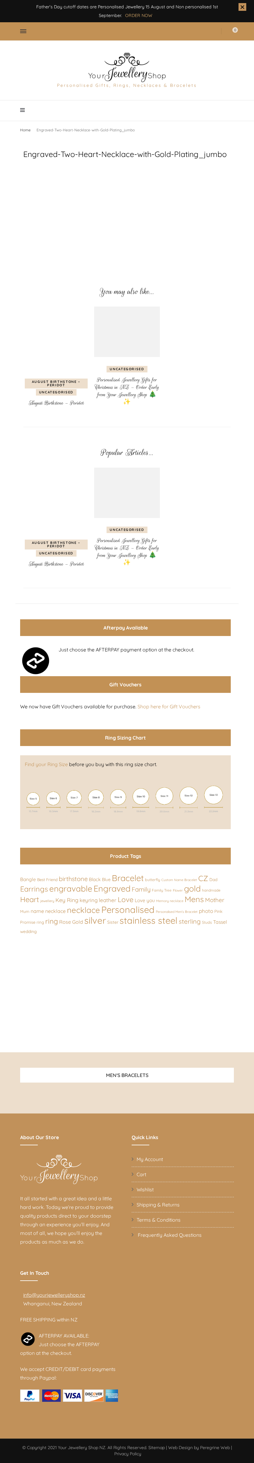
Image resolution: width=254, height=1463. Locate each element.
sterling (190, 921)
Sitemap (156, 1447)
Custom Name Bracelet (179, 880)
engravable (70, 889)
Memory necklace (169, 901)
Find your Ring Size (46, 764)
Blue (106, 879)
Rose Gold (71, 922)
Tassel (220, 922)
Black (95, 879)
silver (95, 920)
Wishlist (145, 1189)
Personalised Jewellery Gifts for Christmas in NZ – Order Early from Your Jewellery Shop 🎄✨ (127, 391)
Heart (29, 899)
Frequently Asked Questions (169, 1235)
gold (192, 888)
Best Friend (47, 879)
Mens (194, 899)
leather (107, 900)
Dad (213, 879)
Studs (207, 922)
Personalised (128, 909)
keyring (89, 900)
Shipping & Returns (158, 1205)
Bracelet (128, 878)
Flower (178, 890)
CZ (203, 878)
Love (126, 899)
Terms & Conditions (159, 1220)
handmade (211, 890)
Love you (145, 900)
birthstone (73, 879)
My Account (150, 1159)
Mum (24, 911)
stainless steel (148, 920)
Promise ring (32, 922)
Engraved (112, 888)
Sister (112, 922)
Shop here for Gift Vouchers (169, 706)
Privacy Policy (127, 1454)
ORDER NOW (138, 15)
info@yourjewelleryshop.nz (54, 1295)
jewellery (47, 901)
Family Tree (162, 890)
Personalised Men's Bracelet (177, 912)
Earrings (34, 888)
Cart (141, 1174)
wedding (28, 931)
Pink (218, 911)
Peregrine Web (215, 1447)
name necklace (48, 911)
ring (51, 921)
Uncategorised (56, 392)
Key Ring (66, 900)
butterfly (152, 879)
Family (141, 889)
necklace (83, 910)
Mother (214, 900)
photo (206, 911)
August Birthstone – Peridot (56, 383)
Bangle (28, 879)
